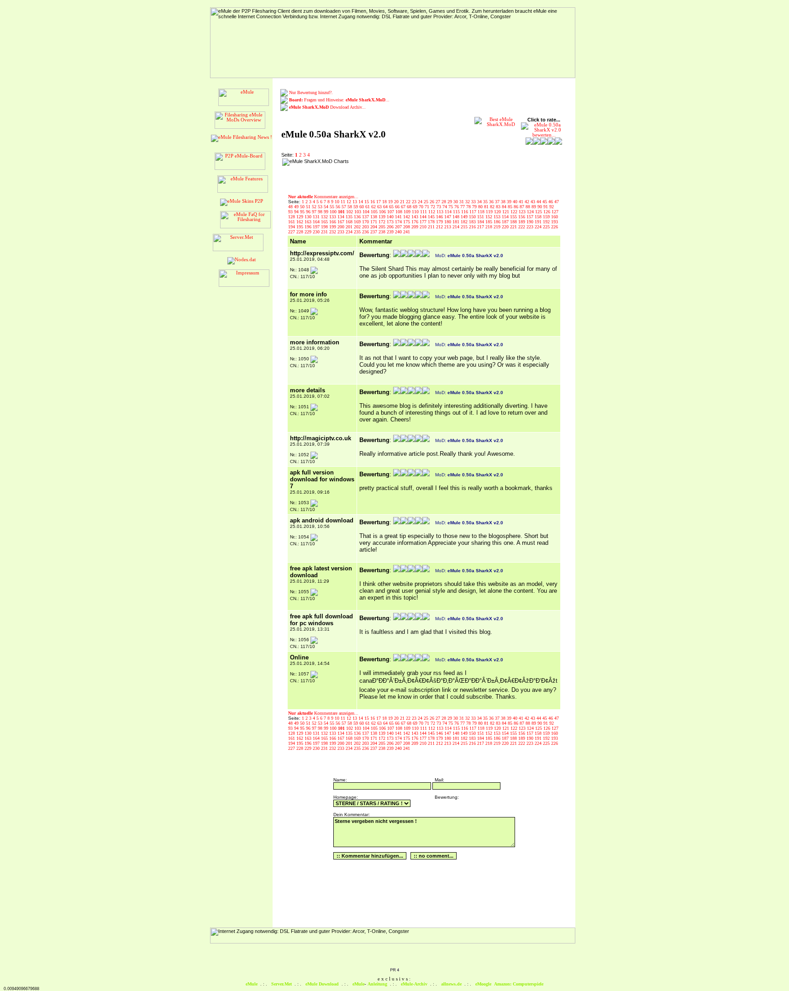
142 (407, 216)
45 (545, 201)
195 (300, 226)
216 (473, 226)
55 (333, 206)
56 (339, 206)
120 (498, 211)
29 (450, 201)
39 (510, 201)
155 (514, 216)
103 (358, 211)
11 (344, 201)
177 (424, 221)
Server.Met (281, 983)
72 (434, 206)
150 (473, 216)
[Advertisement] (410, 172)
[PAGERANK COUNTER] (394, 970)
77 (463, 206)
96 (309, 211)
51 (309, 206)
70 (422, 206)
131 (317, 216)
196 (309, 226)
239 (391, 231)
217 (481, 226)
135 (350, 216)
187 (506, 221)
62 (374, 206)
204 (374, 226)
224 (539, 226)
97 (315, 211)
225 (547, 226)
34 (480, 201)
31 (462, 201)
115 (457, 211)
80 (481, 206)
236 (366, 231)
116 (465, 211)
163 (309, 221)
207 (399, 226)
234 (350, 231)
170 (366, 221)
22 (409, 201)
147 (448, 216)
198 (325, 226)
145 (432, 216)
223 (530, 226)
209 (415, 226)
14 (361, 201)
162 (300, 221)
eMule (252, 983)
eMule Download (322, 983)
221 (514, 226)
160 (554, 216)
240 (399, 231)
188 (514, 221)
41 (522, 201)
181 (456, 221)
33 (474, 201)
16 (373, 201)
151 (481, 216)
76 (457, 206)
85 (511, 206)
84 (505, 206)
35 (486, 201)
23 (415, 201)
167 (341, 221)
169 (358, 221)
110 (416, 211)
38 (504, 201)
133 (333, 216)
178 (432, 221)
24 (421, 201)
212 (440, 226)
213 (448, 226)
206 (391, 226)
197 (317, 226)
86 (517, 206)
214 (456, 226)
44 (539, 201)
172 (383, 221)
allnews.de (451, 983)
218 (489, 226)
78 (469, 206)
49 (297, 206)
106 (383, 211)
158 (539, 216)
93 (291, 211)
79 (475, 206)
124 (531, 211)
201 (350, 226)
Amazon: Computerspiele (518, 983)
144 (424, 216)
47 (556, 201)
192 (547, 221)
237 (374, 231)
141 (399, 216)
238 (383, 231)
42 (528, 201)
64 (386, 206)
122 (514, 211)
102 (350, 211)
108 (399, 211)
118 (482, 211)
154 (506, 216)
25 (427, 201)
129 (300, 216)
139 (383, 216)
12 (349, 201)
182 (465, 221)
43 (534, 201)
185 (489, 221)
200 (341, 226)
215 (465, 226)
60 (362, 206)
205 (383, 226)
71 (428, 206)
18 (385, 201)
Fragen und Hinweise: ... (339, 99)
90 (540, 206)
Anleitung (377, 983)
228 (300, 231)
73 (439, 206)
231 (325, 231)
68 (410, 206)
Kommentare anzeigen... (323, 196)
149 (465, 216)
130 (309, 216)
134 (341, 216)
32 (468, 201)
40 (516, 201)
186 (498, 221)
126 (547, 211)
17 (379, 201)
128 (292, 216)
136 (358, 216)
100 (334, 211)
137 (366, 216)
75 (451, 206)
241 (406, 231)
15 (367, 201)
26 (433, 201)
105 (375, 211)
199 (333, 226)
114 (449, 211)
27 (439, 201)
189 (522, 221)
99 (327, 211)
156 (522, 216)
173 (391, 221)
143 (415, 216)
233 (341, 231)
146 (440, 216)
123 (523, 211)
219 (498, 226)
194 (292, 226)
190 (530, 221)
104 (367, 211)
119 (490, 211)
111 (424, 211)
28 (444, 201)
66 (398, 206)
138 (374, 216)
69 (416, 206)
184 (481, 221)
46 (551, 201)
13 (355, 201)
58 (350, 206)
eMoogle (483, 983)
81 (487, 206)
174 (399, 221)
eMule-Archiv (414, 983)
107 (391, 211)
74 (445, 206)
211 (432, 226)
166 (333, 221)
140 (391, 216)
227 (292, 231)
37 (498, 201)
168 (350, 221)
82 (493, 206)
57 (344, 206)
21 (403, 201)
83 (499, 206)
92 (551, 206)
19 (391, 201)
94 (297, 211)
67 (404, 206)
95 (303, 211)
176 (415, 221)
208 (407, 226)
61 (368, 206)
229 (309, 231)
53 (321, 206)
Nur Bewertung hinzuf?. (311, 92)
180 (448, 221)
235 (358, 231)
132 (325, 216)
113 (441, 211)
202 (358, 226)
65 (392, 206)
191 (539, 221)
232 (333, 231)
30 (456, 201)
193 (554, 221)
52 (315, 206)
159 (547, 216)
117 (473, 211)
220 (506, 226)
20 (397, 201)
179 (440, 221)
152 (489, 216)
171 (374, 221)
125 (539, 211)
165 (325, 221)
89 (534, 206)
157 (530, 216)
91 (546, 206)
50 (303, 206)
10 (338, 201)
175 (407, 221)
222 (522, 226)
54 (327, 206)
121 (506, 211)
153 (498, 216)
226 (554, 226)
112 (432, 211)
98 (321, 211)
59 (356, 206)
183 (473, 221)
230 (317, 231)
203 (366, 226)
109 (408, 211)
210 (424, 226)
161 (292, 221)
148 (456, 216)
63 (380, 206)
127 (555, 211)
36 (492, 201)
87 (523, 206)
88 (528, 206)
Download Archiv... (327, 107)
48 (291, 206)
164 (317, 221)
